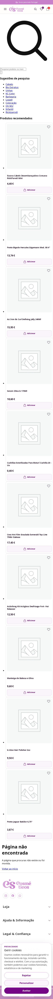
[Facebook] (13, 895)
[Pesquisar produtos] (35, 9)
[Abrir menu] (5, 9)
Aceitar (26, 990)
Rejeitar (26, 975)
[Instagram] (5, 895)
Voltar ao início (10, 868)
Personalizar (27, 983)
